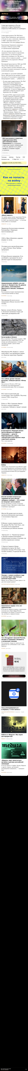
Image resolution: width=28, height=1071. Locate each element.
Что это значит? (5, 1069)
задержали (15, 112)
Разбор (16, 21)
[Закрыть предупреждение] (26, 1069)
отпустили (13, 121)
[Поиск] (22, 14)
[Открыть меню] (25, 14)
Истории (10, 21)
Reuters (7, 34)
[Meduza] (5, 13)
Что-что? (20, 161)
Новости (4, 21)
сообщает (18, 44)
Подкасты (22, 21)
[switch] (18, 13)
